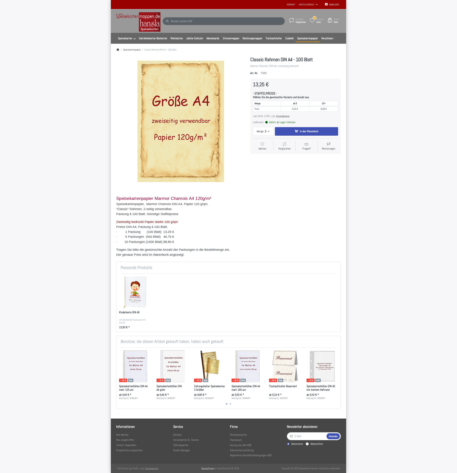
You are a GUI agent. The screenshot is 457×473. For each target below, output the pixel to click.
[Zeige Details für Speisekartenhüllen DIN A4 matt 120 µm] (135, 366)
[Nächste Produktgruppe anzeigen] (337, 377)
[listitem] (180, 121)
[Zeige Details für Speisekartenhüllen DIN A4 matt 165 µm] (247, 366)
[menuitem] (126, 38)
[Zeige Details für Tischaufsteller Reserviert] (285, 366)
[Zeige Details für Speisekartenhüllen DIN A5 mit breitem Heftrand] (322, 366)
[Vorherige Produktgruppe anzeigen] (120, 377)
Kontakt (291, 4)
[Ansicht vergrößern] (180, 121)
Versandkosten (283, 116)
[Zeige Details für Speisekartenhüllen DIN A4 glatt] (173, 366)
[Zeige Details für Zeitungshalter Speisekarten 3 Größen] (210, 366)
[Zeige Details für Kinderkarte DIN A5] (135, 292)
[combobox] (224, 21)
